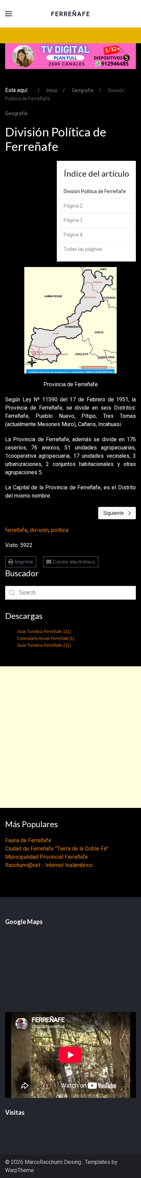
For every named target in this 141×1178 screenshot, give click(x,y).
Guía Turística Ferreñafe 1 (43, 631)
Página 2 (73, 206)
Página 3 (73, 220)
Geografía (16, 113)
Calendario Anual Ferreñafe (45, 638)
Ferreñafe (70, 14)
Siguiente (113, 513)
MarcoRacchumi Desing (53, 1162)
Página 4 (73, 234)
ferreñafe (16, 530)
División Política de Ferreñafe (95, 191)
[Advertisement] (70, 737)
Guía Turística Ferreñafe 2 (43, 645)
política (59, 530)
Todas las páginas (83, 249)
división (39, 530)
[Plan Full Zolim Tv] (70, 56)
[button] (8, 13)
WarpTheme (19, 1170)
